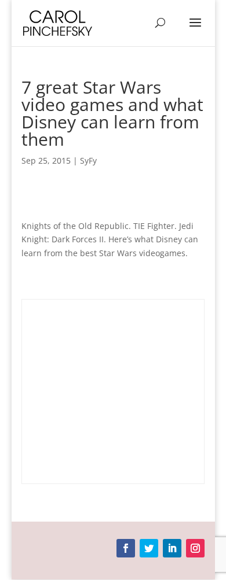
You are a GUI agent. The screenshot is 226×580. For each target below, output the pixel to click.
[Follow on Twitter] (149, 548)
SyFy (88, 160)
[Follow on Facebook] (125, 548)
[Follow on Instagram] (195, 548)
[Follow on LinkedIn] (172, 548)
